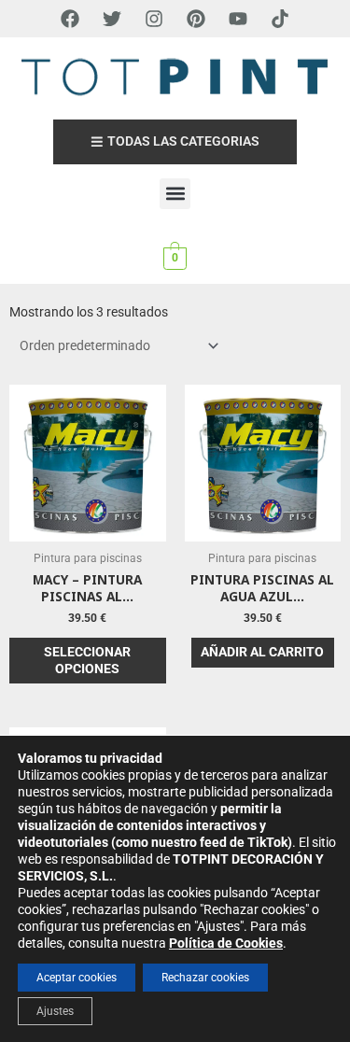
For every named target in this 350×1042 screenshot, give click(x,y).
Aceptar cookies (76, 977)
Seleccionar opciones (87, 660)
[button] (175, 193)
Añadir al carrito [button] (262, 651)
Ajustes (55, 1011)
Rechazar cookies (205, 977)
